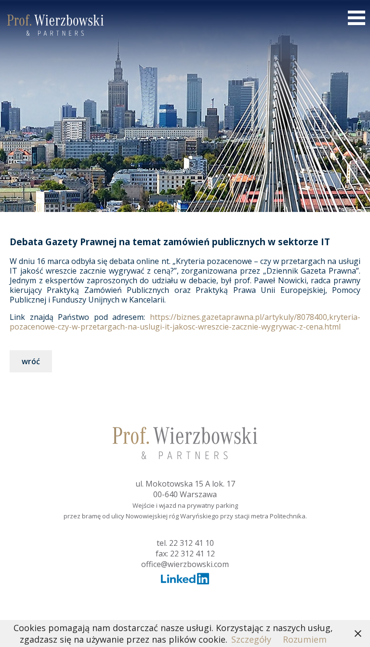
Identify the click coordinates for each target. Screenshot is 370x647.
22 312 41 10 (191, 543)
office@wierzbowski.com (185, 564)
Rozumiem (305, 639)
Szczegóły (251, 639)
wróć (31, 361)
